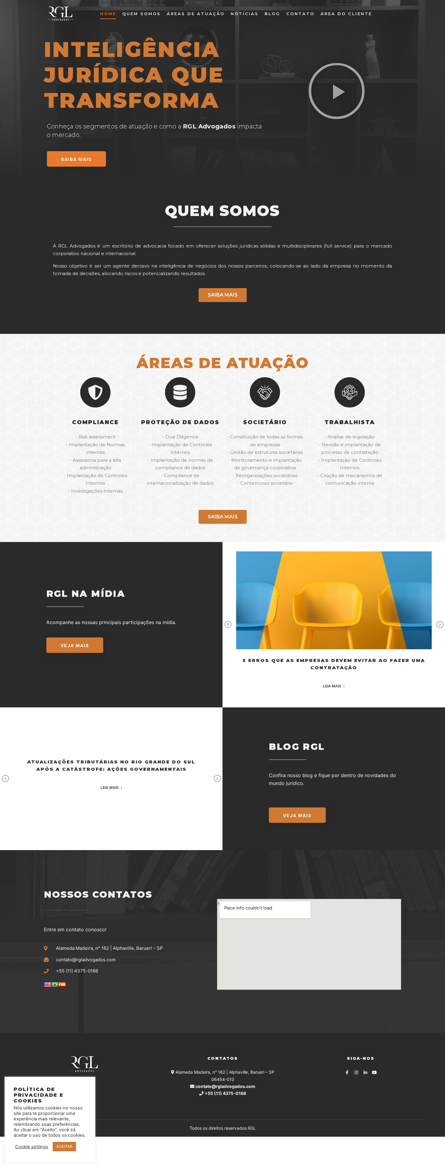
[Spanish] (62, 986)
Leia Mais (332, 686)
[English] (47, 986)
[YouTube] (374, 1072)
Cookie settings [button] (31, 1146)
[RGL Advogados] (60, 13)
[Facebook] (347, 1072)
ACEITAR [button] (64, 1146)
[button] (336, 91)
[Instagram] (356, 1072)
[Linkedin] (365, 1072)
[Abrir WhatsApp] (430, 1151)
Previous (228, 624)
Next (440, 624)
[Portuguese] (54, 986)
